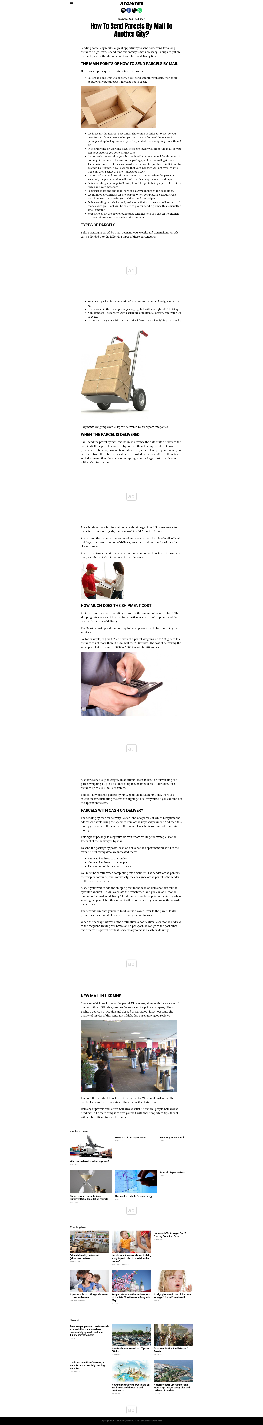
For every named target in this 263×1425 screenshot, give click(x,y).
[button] (71, 3)
